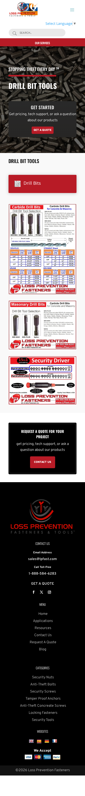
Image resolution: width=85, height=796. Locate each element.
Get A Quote (43, 130)
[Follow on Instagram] (49, 592)
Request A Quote (42, 642)
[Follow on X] (41, 592)
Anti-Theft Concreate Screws (42, 706)
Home (43, 614)
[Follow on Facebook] (33, 592)
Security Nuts (42, 677)
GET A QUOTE (42, 584)
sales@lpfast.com (42, 559)
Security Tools (42, 720)
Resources (42, 628)
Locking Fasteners (42, 713)
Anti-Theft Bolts (42, 684)
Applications (42, 621)
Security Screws (42, 691)
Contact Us (42, 635)
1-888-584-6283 (42, 573)
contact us (42, 462)
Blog (42, 649)
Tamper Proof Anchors (42, 698)
